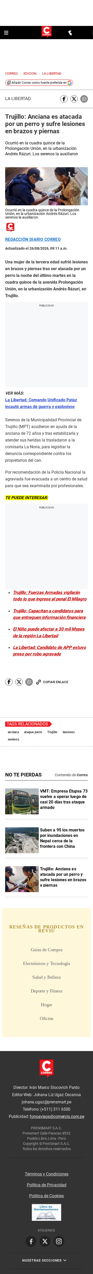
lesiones (69, 732)
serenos (13, 739)
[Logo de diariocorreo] (46, 32)
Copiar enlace (55, 682)
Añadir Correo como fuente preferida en (39, 83)
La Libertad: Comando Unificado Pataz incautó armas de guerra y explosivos (41, 403)
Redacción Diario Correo (33, 239)
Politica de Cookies (46, 1195)
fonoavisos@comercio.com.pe (57, 1116)
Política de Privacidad (46, 1184)
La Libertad (18, 98)
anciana (13, 732)
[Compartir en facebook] (64, 99)
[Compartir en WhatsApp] (84, 99)
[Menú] (7, 33)
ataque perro (33, 732)
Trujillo (52, 732)
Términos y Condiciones (46, 1174)
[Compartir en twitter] (74, 99)
